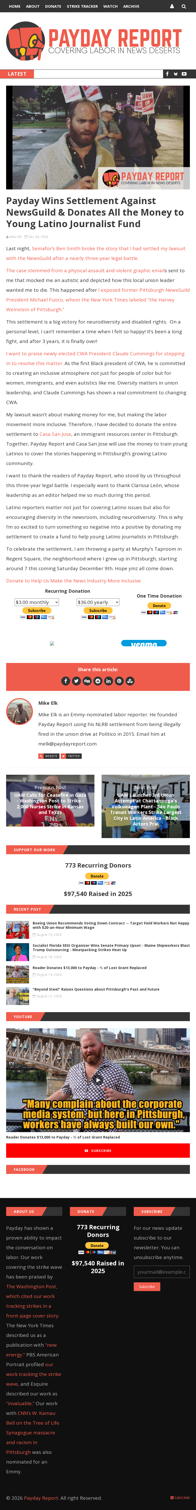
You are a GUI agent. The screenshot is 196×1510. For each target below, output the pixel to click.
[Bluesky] (176, 74)
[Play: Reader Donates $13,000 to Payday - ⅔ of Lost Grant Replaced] (98, 1080)
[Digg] (87, 681)
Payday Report (41, 1498)
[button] (144, 643)
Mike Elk (15, 237)
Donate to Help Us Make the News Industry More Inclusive (73, 580)
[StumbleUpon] (130, 681)
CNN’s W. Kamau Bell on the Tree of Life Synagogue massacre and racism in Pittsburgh (32, 1432)
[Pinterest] (119, 681)
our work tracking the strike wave (33, 1374)
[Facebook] (167, 74)
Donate (53, 6)
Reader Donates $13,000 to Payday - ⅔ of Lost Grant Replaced (63, 1137)
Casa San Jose (55, 434)
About (33, 6)
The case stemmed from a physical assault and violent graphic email (85, 270)
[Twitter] (76, 681)
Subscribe (101, 1150)
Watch (110, 6)
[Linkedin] (108, 681)
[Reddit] (97, 681)
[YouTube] (184, 74)
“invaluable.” (20, 1403)
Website (51, 756)
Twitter (74, 756)
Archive (131, 6)
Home (14, 6)
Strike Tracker (82, 6)
